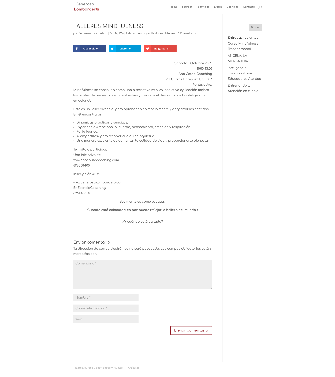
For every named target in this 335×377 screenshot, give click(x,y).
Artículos (133, 368)
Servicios (203, 7)
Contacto (249, 7)
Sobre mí (187, 7)
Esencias (232, 7)
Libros (218, 7)
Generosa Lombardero (93, 33)
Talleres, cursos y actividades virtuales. (151, 33)
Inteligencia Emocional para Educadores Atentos (244, 73)
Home (173, 7)
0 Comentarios (187, 33)
